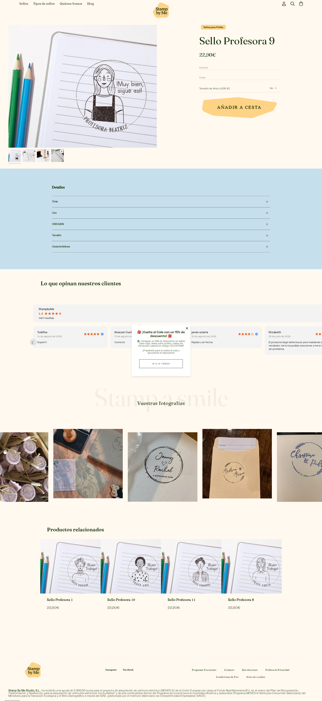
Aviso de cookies (255, 676)
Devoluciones (250, 669)
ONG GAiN (58, 224)
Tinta (55, 201)
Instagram (111, 670)
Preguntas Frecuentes (204, 669)
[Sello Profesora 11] (191, 566)
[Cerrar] (187, 328)
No (271, 88)
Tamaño (56, 235)
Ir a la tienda (161, 364)
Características (61, 246)
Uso (54, 213)
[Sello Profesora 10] (131, 566)
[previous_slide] (33, 342)
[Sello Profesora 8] (251, 566)
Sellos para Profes (213, 27)
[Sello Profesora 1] (70, 566)
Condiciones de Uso (227, 676)
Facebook (128, 670)
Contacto (229, 669)
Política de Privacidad (277, 669)
